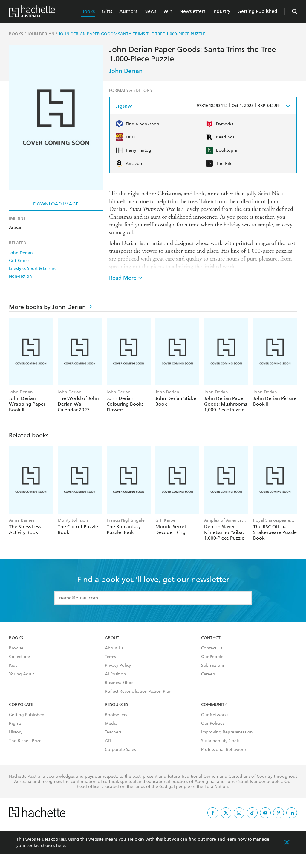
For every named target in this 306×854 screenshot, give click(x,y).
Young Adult (21, 674)
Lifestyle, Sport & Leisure (33, 268)
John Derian (21, 252)
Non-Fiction (20, 276)
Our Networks (214, 715)
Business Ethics (119, 683)
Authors (128, 11)
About (112, 638)
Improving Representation (227, 732)
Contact (211, 638)
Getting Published (257, 11)
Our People (212, 657)
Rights (15, 723)
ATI (108, 741)
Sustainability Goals (220, 741)
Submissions (212, 665)
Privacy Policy (118, 665)
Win (167, 11)
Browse (16, 648)
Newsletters (192, 11)
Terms (110, 657)
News (150, 11)
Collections (19, 657)
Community (214, 705)
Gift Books (19, 260)
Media (111, 723)
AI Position (115, 674)
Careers (208, 674)
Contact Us (211, 648)
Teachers (113, 732)
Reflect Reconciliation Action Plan (138, 691)
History (15, 732)
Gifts (107, 11)
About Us (114, 648)
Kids (13, 665)
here (60, 845)
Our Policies (212, 723)
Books (88, 11)
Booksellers (116, 715)
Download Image (56, 204)
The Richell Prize (25, 741)
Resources (116, 705)
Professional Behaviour (223, 750)
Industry (221, 11)
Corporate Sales (120, 750)
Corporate (21, 705)
